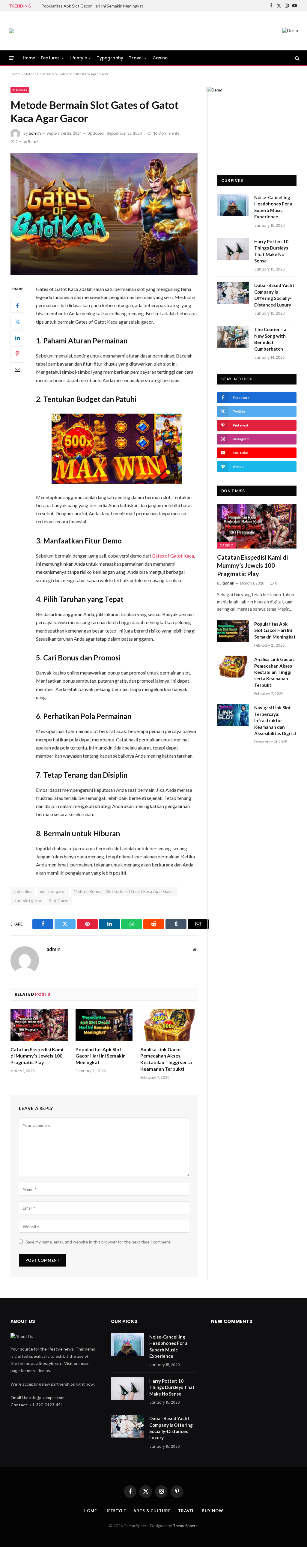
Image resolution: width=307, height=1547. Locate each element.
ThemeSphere (185, 1525)
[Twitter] (17, 321)
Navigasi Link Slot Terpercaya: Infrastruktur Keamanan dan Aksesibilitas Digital (275, 720)
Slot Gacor (59, 900)
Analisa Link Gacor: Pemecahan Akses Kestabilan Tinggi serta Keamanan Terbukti (166, 1059)
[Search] (297, 58)
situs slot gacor (27, 900)
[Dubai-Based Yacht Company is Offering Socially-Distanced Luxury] (233, 293)
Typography (110, 58)
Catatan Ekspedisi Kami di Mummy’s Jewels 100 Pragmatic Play (36, 1055)
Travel (136, 58)
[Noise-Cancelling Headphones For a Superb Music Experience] (233, 205)
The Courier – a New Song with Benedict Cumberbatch (270, 339)
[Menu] (11, 58)
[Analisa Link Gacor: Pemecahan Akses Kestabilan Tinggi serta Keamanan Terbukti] (169, 1025)
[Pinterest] (17, 353)
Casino (160, 58)
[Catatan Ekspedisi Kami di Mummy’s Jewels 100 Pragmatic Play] (39, 1025)
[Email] (17, 369)
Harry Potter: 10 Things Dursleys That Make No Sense (271, 251)
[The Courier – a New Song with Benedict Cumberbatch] (233, 337)
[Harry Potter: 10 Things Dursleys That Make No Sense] (233, 249)
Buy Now (212, 1510)
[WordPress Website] (11, 30)
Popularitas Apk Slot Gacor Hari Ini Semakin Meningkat (92, 5)
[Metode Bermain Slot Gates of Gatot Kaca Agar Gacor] (104, 214)
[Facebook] (17, 306)
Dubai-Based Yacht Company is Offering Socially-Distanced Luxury (274, 295)
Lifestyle (78, 58)
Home (29, 58)
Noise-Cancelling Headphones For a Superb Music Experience (273, 207)
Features (50, 58)
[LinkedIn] (17, 337)
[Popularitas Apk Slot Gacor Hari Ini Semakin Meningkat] (104, 1025)
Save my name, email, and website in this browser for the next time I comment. (98, 1241)
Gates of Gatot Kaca (173, 555)
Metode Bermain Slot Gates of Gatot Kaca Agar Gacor (124, 891)
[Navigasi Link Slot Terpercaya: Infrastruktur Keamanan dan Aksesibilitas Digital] (233, 715)
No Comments (166, 133)
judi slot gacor (53, 891)
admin (35, 133)
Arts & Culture (152, 1510)
